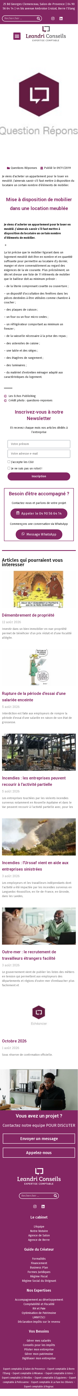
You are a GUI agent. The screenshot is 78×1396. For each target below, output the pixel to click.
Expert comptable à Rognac (39, 1386)
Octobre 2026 (14, 1041)
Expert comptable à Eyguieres (51, 1377)
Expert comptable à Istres (59, 1373)
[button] (17, 36)
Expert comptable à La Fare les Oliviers (52, 1382)
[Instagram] (52, 18)
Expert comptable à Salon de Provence (24, 1368)
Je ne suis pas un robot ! (26, 468)
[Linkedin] (61, 18)
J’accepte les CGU (22, 462)
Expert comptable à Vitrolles (17, 1377)
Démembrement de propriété (28, 615)
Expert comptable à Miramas (28, 1373)
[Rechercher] (38, 18)
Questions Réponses (24, 168)
